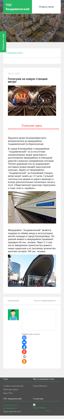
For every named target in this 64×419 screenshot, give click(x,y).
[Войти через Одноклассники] (24, 361)
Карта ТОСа (8, 393)
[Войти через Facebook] (24, 347)
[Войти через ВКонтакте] (24, 342)
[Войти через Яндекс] (24, 351)
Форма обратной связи (12, 411)
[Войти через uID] (24, 337)
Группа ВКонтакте (40, 386)
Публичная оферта (10, 389)
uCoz (48, 410)
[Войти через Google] (24, 356)
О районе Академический (13, 386)
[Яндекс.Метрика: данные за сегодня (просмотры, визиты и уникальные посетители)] (39, 406)
